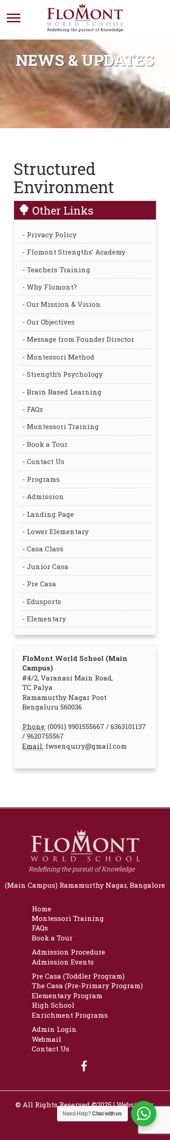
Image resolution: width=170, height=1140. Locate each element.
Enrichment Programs (70, 1015)
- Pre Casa (39, 583)
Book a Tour (52, 937)
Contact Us (50, 1048)
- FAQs (32, 409)
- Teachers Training (56, 269)
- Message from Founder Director (78, 339)
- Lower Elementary (55, 531)
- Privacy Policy (49, 234)
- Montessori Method (58, 356)
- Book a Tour (45, 444)
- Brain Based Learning (62, 391)
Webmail (46, 1039)
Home (41, 908)
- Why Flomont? (49, 286)
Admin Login (54, 1029)
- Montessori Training (60, 426)
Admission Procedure (68, 951)
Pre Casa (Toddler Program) (78, 975)
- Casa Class (42, 548)
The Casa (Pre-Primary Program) (87, 985)
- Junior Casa (45, 566)
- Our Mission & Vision (61, 304)
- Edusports (41, 601)
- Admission (43, 496)
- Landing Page (48, 514)
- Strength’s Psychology (62, 374)
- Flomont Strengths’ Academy (74, 251)
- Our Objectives (48, 321)
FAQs (40, 927)
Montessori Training (68, 918)
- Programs (41, 479)
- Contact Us (43, 461)
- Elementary (44, 618)
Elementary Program (67, 995)
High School (53, 1005)
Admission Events (63, 961)
